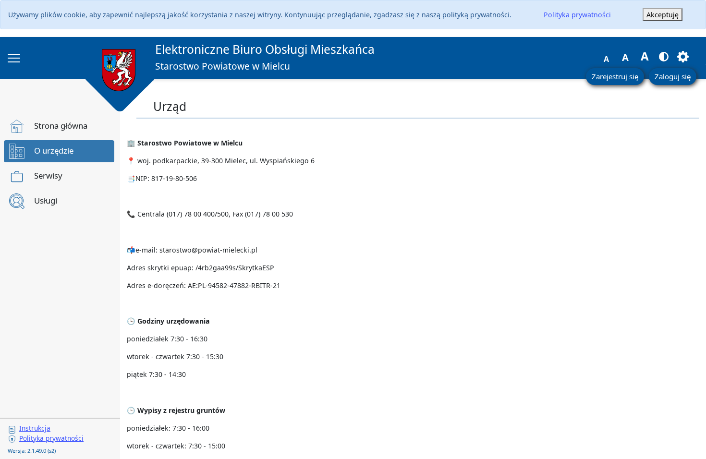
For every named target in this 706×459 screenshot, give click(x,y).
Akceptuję (662, 14)
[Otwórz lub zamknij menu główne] (14, 58)
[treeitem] (59, 126)
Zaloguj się (673, 76)
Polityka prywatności (577, 14)
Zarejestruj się (615, 76)
